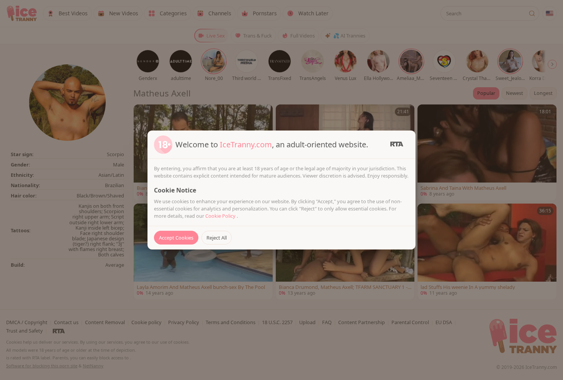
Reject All (216, 237)
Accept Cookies (176, 237)
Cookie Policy (221, 215)
